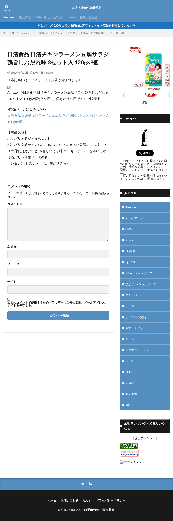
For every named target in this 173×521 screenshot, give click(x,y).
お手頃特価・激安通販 (99, 509)
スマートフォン (135, 328)
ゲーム (129, 306)
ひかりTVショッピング (140, 284)
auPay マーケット (137, 218)
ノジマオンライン (137, 350)
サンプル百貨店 (135, 317)
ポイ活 (129, 361)
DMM (128, 229)
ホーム (52, 500)
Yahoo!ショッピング (48, 17)
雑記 (128, 405)
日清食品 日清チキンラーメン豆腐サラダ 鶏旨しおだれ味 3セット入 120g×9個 (80, 32)
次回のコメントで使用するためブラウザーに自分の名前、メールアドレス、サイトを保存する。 (57, 304)
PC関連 (130, 251)
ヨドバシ (131, 372)
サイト (11, 281)
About (87, 500)
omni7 (71, 17)
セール (129, 339)
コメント (15, 203)
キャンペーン (134, 295)
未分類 (129, 383)
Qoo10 (130, 262)
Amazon (9, 17)
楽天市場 (25, 17)
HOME (11, 32)
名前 (12, 246)
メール (13, 264)
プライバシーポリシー (110, 500)
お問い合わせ (88, 17)
